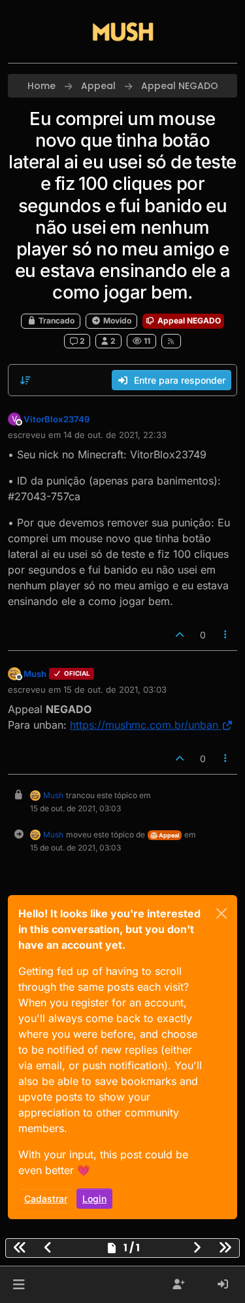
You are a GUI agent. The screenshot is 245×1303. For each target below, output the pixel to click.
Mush (35, 674)
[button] (18, 1285)
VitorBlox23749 (57, 419)
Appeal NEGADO (188, 320)
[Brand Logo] (122, 31)
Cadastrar (45, 1198)
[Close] (221, 913)
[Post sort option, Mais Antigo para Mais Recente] (25, 380)
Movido (116, 320)
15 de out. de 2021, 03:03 (115, 689)
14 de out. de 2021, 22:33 (115, 435)
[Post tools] (226, 635)
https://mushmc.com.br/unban (144, 724)
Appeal (168, 835)
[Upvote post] (179, 635)
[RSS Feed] (171, 341)
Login (94, 1198)
